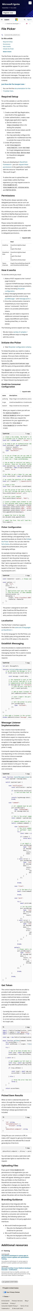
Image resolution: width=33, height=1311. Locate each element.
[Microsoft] (16, 19)
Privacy (12, 1303)
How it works (7, 46)
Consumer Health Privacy (9, 1306)
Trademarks (5, 1308)
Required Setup (8, 42)
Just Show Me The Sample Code (12, 84)
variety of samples (20, 332)
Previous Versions (17, 1301)
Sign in (29, 19)
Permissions (6, 44)
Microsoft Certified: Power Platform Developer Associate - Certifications (16, 1268)
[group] (16, 253)
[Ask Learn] (26, 23)
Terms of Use (24, 1306)
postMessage (9, 299)
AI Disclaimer (5, 1301)
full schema (5, 544)
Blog (26, 1301)
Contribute (4, 1303)
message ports (24, 299)
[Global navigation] (2, 19)
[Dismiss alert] (30, 2)
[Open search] (24, 19)
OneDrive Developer (12, 23)
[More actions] (30, 23)
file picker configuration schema (20, 347)
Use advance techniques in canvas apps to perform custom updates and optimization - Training (15, 1257)
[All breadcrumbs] (3, 23)
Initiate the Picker (8, 49)
